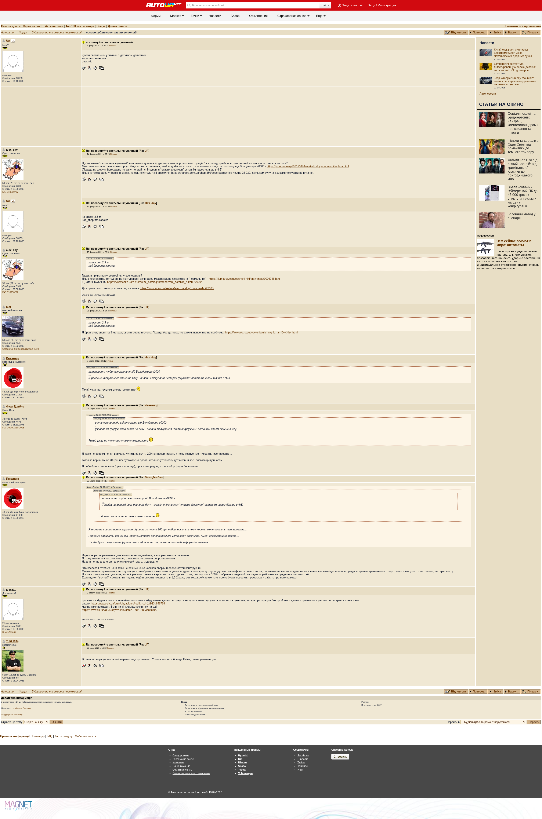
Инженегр (12, 358)
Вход (371, 5)
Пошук (101, 26)
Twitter (301, 762)
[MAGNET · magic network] (19, 806)
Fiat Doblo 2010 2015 (13, 427)
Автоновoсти (488, 93)
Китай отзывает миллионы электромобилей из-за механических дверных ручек (513, 53)
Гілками (533, 32)
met (8, 306)
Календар (38, 736)
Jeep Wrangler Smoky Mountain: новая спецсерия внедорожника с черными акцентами (515, 81)
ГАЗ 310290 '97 (10, 192)
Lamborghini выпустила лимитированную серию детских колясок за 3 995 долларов (515, 67)
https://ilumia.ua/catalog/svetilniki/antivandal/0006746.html (245, 278)
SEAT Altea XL (9, 632)
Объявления (258, 16)
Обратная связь (182, 769)
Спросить (340, 756)
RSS (300, 769)
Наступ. (513, 32)
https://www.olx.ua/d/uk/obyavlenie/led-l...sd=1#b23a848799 (128, 603)
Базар (235, 16)
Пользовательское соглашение (191, 773)
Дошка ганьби (117, 26)
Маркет (175, 16)
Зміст (497, 32)
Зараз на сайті (33, 26)
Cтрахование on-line (291, 16)
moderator (17, 708)
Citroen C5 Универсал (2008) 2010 (20, 349)
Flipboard (302, 759)
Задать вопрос (353, 5)
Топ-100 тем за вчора (80, 26)
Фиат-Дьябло (15, 406)
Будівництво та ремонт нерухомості (57, 32)
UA (8, 40)
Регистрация (387, 5)
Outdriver (27, 708)
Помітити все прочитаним (523, 26)
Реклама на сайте (183, 759)
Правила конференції (15, 736)
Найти (325, 5)
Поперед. (479, 32)
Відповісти (459, 32)
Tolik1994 (12, 641)
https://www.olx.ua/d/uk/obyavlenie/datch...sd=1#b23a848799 (119, 609)
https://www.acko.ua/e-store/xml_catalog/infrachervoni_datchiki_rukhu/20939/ (154, 282)
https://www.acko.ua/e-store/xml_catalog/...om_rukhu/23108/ (177, 288)
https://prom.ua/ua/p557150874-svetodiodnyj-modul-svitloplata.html (308, 166)
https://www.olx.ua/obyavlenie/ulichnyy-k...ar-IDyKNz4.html (261, 332)
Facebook (303, 755)
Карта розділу (64, 736)
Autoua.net (7, 32)
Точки (195, 16)
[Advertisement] (278, 116)
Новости (215, 16)
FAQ (49, 736)
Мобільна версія (85, 736)
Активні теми (54, 26)
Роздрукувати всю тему (11, 715)
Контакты (178, 762)
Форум (155, 16)
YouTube (302, 766)
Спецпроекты (181, 755)
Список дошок (11, 26)
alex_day (150, 203)
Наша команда (181, 766)
